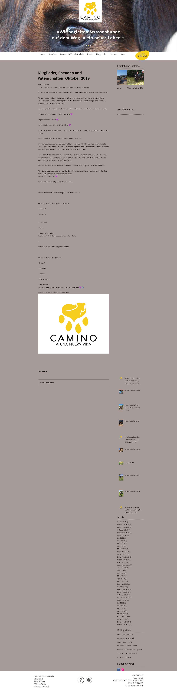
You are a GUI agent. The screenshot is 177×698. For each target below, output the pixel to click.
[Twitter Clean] (63, 680)
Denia (130, 642)
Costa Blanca (121, 642)
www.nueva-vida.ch (124, 657)
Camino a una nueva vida (125, 638)
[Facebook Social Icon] (118, 670)
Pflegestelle (131, 650)
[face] (81, 680)
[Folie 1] (86, 45)
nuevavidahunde (131, 653)
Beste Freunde (127, 634)
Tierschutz (120, 653)
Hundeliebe (121, 650)
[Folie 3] (90, 45)
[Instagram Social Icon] (122, 670)
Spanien (139, 650)
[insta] (89, 680)
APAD (119, 634)
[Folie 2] (88, 45)
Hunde (134, 646)
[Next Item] (140, 77)
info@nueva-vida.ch (41, 686)
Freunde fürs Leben (124, 646)
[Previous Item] (121, 77)
